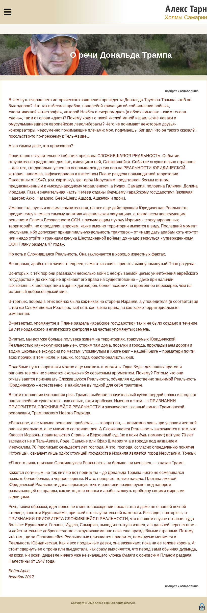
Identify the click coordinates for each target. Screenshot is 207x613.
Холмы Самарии (186, 17)
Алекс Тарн (186, 8)
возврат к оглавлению (181, 91)
